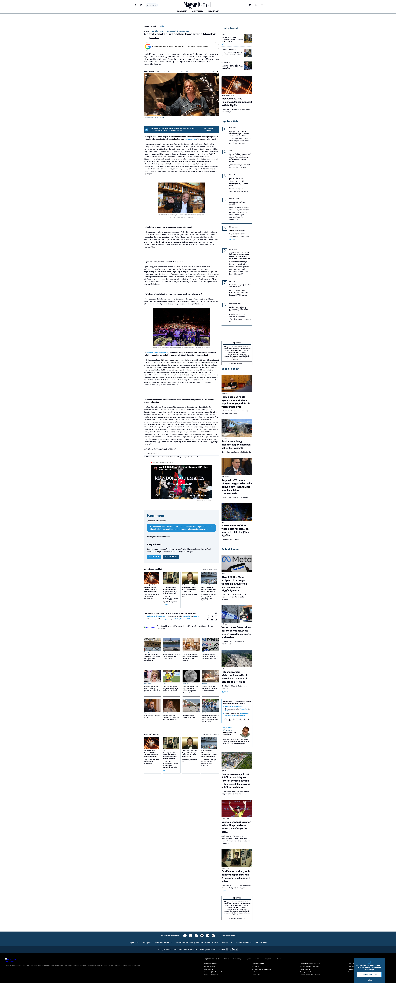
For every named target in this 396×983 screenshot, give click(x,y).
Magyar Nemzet (150, 26)
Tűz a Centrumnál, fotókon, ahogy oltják (189, 716)
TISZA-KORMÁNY (213, 11)
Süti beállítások (261, 942)
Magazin (248, 959)
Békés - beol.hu (208, 969)
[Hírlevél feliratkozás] (216, 613)
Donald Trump (233, 249)
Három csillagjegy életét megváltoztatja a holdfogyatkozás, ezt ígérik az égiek (191, 689)
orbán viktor (226, 62)
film (164, 585)
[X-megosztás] (213, 71)
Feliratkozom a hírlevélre (209, 129)
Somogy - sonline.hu (306, 972)
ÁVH (230, 150)
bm (223, 522)
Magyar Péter (233, 227)
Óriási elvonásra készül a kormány (152, 716)
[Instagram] (212, 616)
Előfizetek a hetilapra (235, 363)
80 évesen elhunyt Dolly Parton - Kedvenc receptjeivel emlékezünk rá (152, 689)
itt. (183, 130)
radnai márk (225, 477)
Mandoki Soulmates (182, 31)
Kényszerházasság (235, 303)
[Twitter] (216, 616)
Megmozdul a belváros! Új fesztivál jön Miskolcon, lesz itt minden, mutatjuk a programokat (210, 718)
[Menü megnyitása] (262, 5)
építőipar (224, 771)
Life (184, 652)
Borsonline (186, 683)
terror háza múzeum (207, 585)
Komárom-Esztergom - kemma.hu (309, 966)
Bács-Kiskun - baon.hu (210, 963)
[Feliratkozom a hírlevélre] (141, 5)
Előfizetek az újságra (228, 935)
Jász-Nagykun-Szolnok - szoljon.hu (310, 963)
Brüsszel (224, 624)
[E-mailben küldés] (209, 71)
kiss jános (232, 128)
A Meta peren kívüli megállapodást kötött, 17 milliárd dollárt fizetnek (210, 656)
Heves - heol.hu (256, 974)
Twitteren (196, 616)
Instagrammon (166, 619)
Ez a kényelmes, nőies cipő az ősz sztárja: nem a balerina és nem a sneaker (191, 657)
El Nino (224, 35)
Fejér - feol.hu (256, 966)
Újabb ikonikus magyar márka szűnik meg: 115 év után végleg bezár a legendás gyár (152, 657)
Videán (174, 619)
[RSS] (216, 619)
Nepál (223, 668)
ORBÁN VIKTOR (182, 11)
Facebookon (187, 616)
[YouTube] (212, 619)
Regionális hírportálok (212, 959)
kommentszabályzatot (198, 529)
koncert (162, 31)
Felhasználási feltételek (184, 942)
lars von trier (225, 868)
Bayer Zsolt (227, 728)
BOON (184, 713)
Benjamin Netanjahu (229, 49)
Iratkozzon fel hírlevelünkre (156, 616)
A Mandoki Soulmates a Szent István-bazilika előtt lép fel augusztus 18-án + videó (172, 457)
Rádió (279, 959)
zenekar (146, 31)
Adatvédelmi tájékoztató (163, 942)
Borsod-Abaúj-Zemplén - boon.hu (213, 972)
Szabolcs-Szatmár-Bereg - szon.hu (310, 974)
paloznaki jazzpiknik (149, 585)
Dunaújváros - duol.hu (258, 963)
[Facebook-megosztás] (218, 71)
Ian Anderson (170, 31)
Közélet (226, 959)
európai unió (229, 730)
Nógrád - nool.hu (305, 969)
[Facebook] (208, 616)
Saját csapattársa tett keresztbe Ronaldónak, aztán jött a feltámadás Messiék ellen (170, 689)
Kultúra (161, 26)
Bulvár (257, 959)
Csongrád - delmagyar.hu (211, 974)
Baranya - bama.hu (209, 966)
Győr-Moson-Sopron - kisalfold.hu (261, 969)
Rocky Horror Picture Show (189, 585)
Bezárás (369, 980)
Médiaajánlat (146, 942)
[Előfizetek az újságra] (250, 5)
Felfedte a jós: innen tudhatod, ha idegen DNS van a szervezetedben (171, 717)
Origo (203, 652)
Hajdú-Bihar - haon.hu (258, 972)
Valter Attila (225, 818)
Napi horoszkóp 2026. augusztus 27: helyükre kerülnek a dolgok (209, 688)
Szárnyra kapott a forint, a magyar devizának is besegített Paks (171, 656)
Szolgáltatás (268, 959)
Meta (223, 574)
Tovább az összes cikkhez (209, 569)
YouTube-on (181, 619)
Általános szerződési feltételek (207, 942)
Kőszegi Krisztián (234, 198)
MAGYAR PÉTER (197, 11)
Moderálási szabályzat (244, 942)
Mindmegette (147, 652)
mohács (224, 438)
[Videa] (208, 619)
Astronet (204, 683)
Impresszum (134, 942)
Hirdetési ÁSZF (227, 942)
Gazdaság (237, 959)
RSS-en (189, 619)
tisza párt (232, 174)
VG (164, 652)
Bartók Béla (154, 31)
